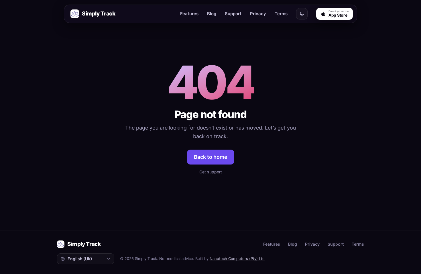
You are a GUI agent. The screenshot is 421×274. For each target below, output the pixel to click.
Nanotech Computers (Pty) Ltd (237, 258)
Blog (211, 13)
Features (189, 13)
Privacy (258, 13)
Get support (210, 171)
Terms (281, 13)
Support (233, 13)
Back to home (210, 157)
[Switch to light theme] (302, 13)
